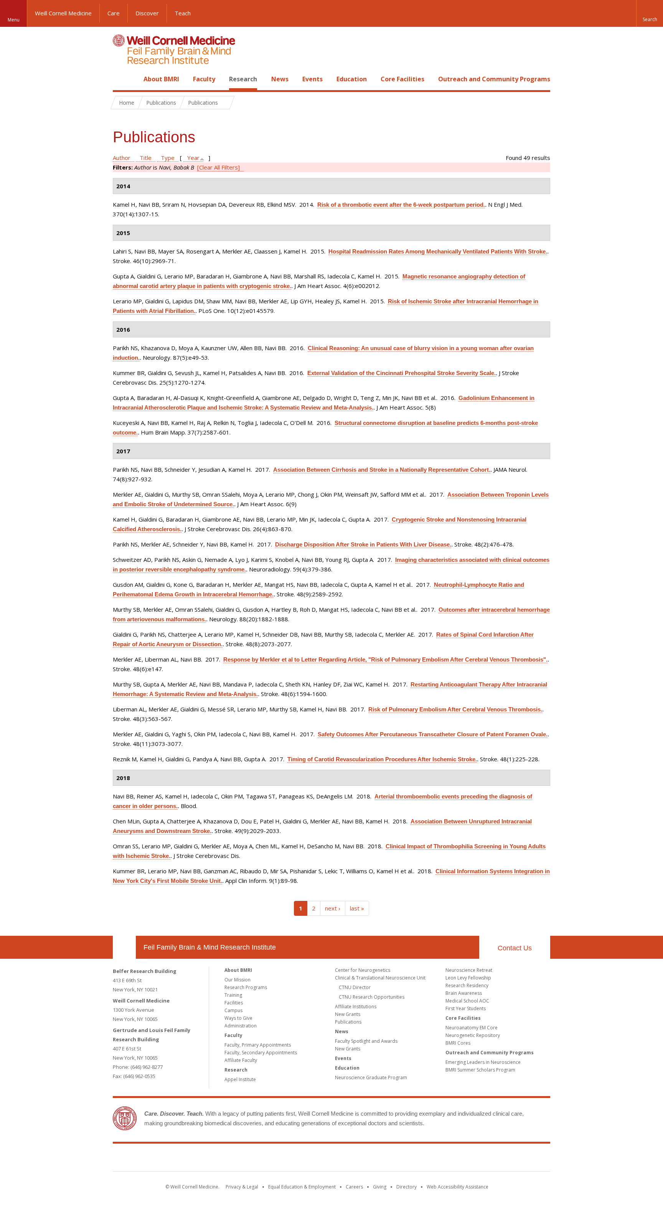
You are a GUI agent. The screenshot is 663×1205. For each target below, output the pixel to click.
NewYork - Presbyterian (396, 1159)
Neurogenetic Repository (472, 1035)
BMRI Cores (457, 1043)
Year (193, 157)
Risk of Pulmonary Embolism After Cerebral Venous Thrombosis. (455, 709)
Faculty (204, 79)
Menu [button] (14, 19)
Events (312, 79)
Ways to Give (238, 1018)
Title (146, 157)
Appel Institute (240, 1079)
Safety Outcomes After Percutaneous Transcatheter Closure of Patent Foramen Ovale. (433, 734)
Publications (348, 1022)
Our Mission (237, 979)
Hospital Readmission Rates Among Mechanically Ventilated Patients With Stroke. (437, 251)
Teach (183, 13)
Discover (147, 13)
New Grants (347, 1014)
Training (233, 995)
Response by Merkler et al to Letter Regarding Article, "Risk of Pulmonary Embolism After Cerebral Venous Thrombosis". (385, 659)
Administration (240, 1025)
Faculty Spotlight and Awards (366, 1041)
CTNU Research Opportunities (371, 997)
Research (243, 79)
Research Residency (466, 985)
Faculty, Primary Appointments (257, 1045)
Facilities (233, 1002)
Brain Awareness (463, 993)
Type (168, 157)
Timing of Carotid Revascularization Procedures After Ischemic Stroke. (382, 759)
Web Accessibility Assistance (457, 1187)
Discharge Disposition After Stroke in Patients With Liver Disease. (363, 544)
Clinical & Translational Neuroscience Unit (380, 978)
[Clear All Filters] (218, 167)
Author (121, 157)
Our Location (124, 947)
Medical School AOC (467, 1001)
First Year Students (465, 1008)
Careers (354, 1187)
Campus (233, 1010)
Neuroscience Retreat (468, 970)
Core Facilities (402, 79)
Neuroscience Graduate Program (371, 1077)
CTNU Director (355, 987)
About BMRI (161, 79)
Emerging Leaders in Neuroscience (483, 1062)
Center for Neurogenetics (362, 970)
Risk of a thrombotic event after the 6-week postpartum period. (401, 204)
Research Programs (245, 987)
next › (332, 908)
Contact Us (515, 948)
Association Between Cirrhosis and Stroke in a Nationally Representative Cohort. (381, 469)
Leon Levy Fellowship (468, 978)
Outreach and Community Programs (494, 79)
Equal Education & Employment (302, 1187)
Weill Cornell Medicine (63, 13)
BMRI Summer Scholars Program (480, 1070)
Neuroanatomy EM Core (471, 1027)
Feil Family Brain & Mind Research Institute (209, 947)
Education (351, 79)
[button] (649, 13)
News (280, 79)
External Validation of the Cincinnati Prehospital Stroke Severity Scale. (401, 373)
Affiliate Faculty (240, 1060)
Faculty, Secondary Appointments (260, 1052)
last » (357, 908)
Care (113, 13)
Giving (379, 1187)
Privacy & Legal (242, 1187)
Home (121, 79)
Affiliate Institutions (355, 1006)
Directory (406, 1187)
